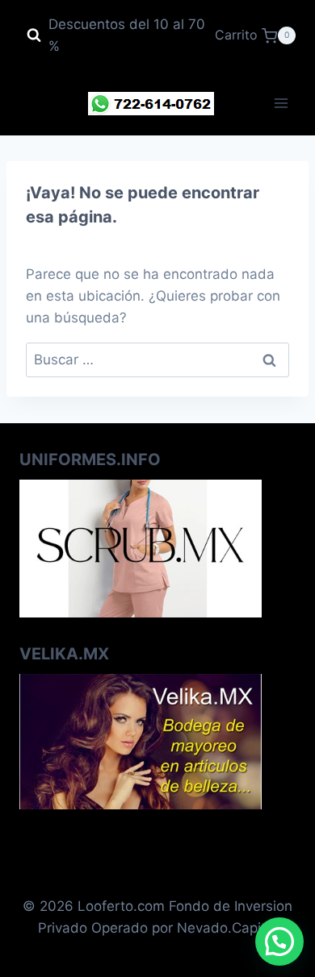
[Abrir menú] (281, 103)
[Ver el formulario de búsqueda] (33, 35)
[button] (279, 941)
